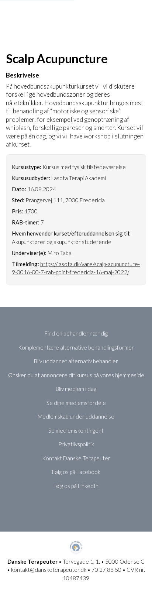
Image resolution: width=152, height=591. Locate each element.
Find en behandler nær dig (76, 333)
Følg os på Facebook (76, 471)
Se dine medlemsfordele (76, 402)
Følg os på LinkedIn (76, 485)
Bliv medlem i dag (76, 388)
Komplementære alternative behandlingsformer (76, 347)
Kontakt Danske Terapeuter (76, 458)
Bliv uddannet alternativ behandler (76, 361)
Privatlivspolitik (76, 444)
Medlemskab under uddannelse (76, 416)
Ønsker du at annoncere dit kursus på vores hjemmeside (76, 375)
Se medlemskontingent (76, 430)
